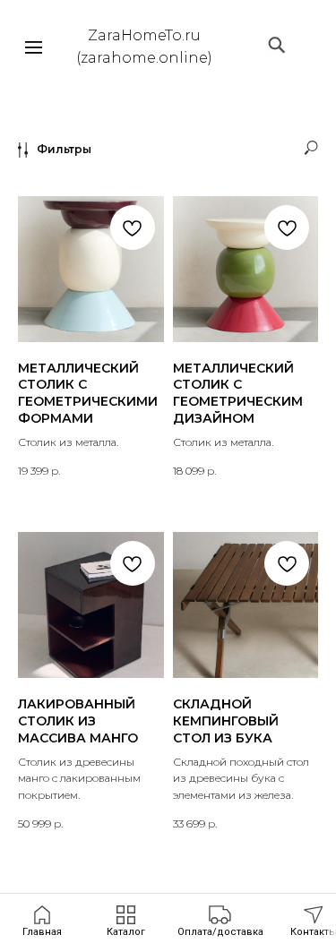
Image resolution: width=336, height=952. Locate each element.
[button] (220, 921)
